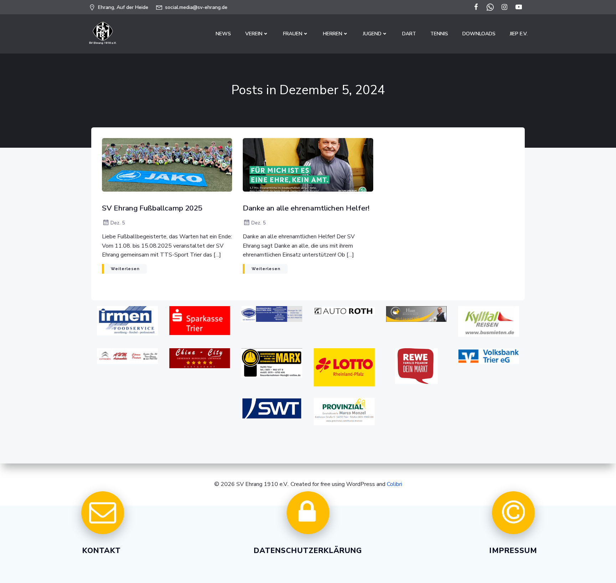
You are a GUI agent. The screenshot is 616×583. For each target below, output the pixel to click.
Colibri (394, 484)
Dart (409, 33)
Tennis (439, 33)
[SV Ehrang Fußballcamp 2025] (167, 164)
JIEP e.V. (519, 33)
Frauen (292, 33)
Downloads (479, 33)
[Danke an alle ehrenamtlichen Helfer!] (308, 164)
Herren (332, 33)
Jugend (372, 33)
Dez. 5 (118, 222)
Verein (253, 33)
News (223, 33)
